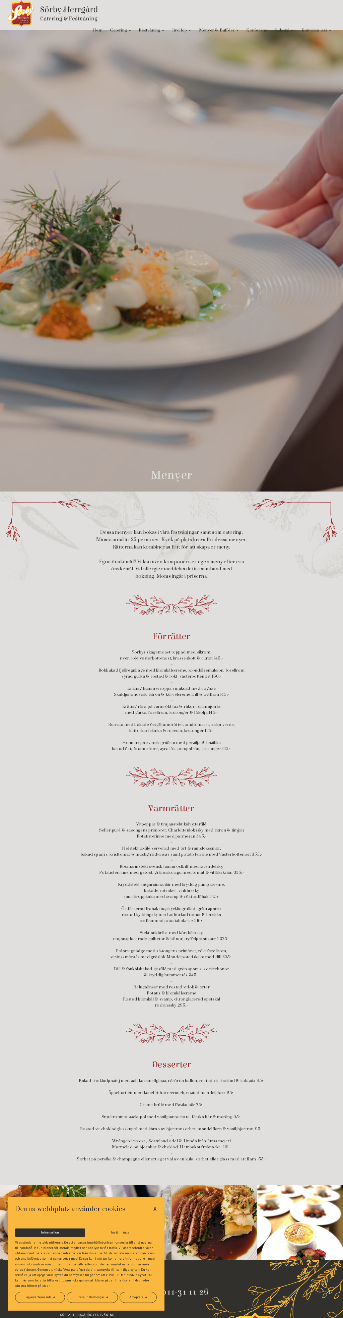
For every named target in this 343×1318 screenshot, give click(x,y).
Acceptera (136, 1297)
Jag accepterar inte (38, 1297)
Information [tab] (50, 1232)
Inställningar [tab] (121, 1232)
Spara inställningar (90, 1297)
